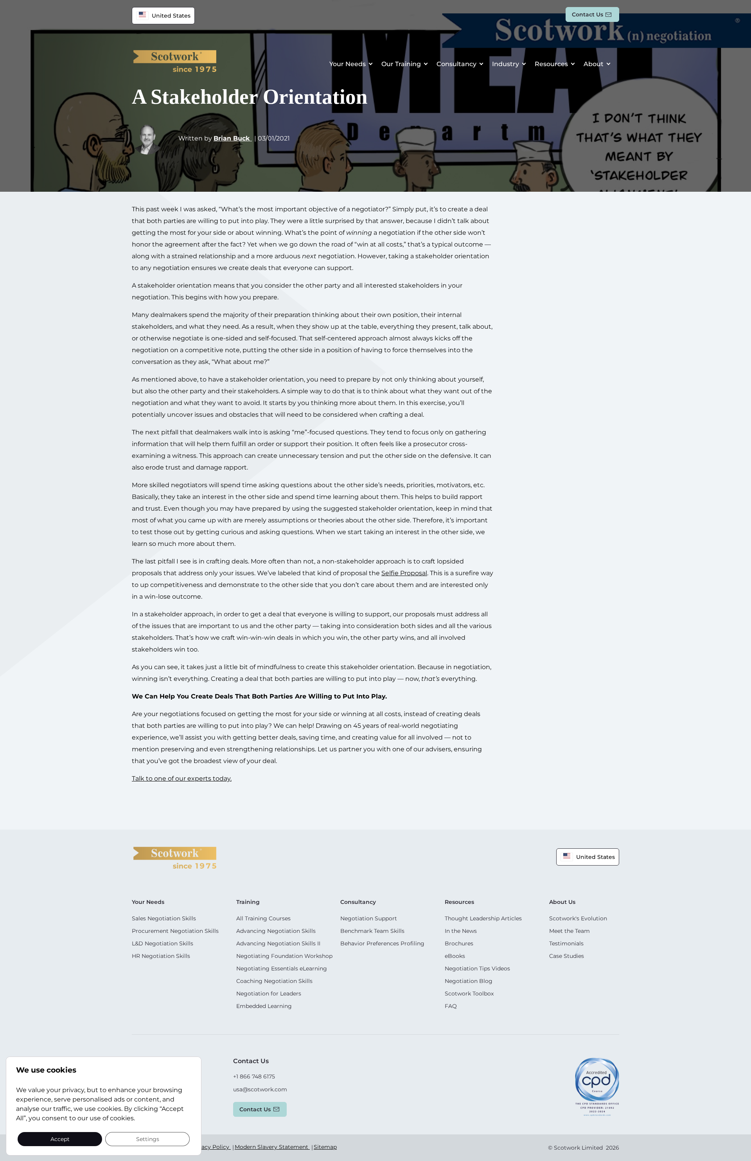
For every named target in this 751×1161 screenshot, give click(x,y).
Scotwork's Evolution (578, 918)
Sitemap (325, 1146)
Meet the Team (569, 930)
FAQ (451, 1006)
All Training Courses (263, 918)
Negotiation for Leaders (268, 993)
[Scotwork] (175, 857)
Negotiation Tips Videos (477, 968)
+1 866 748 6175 (254, 1076)
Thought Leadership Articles (483, 918)
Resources (551, 64)
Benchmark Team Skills (372, 930)
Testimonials (566, 943)
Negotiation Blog (468, 981)
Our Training (401, 64)
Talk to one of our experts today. (182, 778)
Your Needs (347, 64)
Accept (60, 1138)
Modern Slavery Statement (272, 1146)
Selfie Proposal (404, 573)
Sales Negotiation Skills (164, 918)
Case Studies (566, 955)
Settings (147, 1138)
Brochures (459, 943)
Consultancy (456, 64)
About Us (562, 901)
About (594, 64)
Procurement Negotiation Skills (175, 930)
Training (248, 901)
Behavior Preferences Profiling (382, 943)
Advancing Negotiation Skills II (278, 943)
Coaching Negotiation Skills (274, 981)
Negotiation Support (368, 918)
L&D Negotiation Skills (162, 943)
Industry (505, 64)
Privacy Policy (210, 1146)
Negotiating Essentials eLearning (281, 968)
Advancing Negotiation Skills (276, 930)
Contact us (587, 14)
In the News (461, 930)
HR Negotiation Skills (161, 955)
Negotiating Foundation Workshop (284, 955)
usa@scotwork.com (260, 1089)
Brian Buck (233, 138)
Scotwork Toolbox (469, 993)
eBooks (455, 955)
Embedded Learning (264, 1006)
